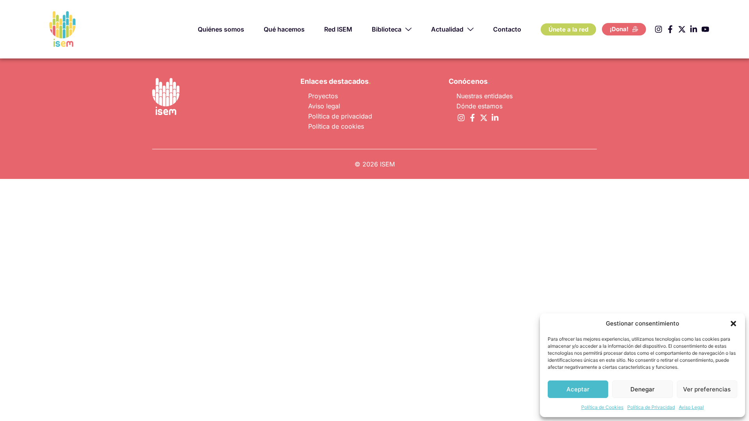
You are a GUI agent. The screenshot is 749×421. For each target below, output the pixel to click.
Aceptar (577, 389)
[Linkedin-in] (693, 29)
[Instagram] (658, 29)
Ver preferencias (707, 389)
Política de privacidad (340, 116)
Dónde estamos (479, 106)
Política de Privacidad (651, 407)
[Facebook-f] (670, 29)
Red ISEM (338, 29)
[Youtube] (705, 29)
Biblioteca (386, 29)
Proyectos (323, 96)
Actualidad (447, 29)
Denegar (642, 389)
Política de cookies (336, 126)
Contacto (507, 29)
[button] (733, 323)
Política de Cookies (602, 407)
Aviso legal (324, 106)
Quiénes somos (221, 29)
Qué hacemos (284, 29)
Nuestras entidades (484, 96)
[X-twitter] (682, 29)
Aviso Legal (691, 407)
